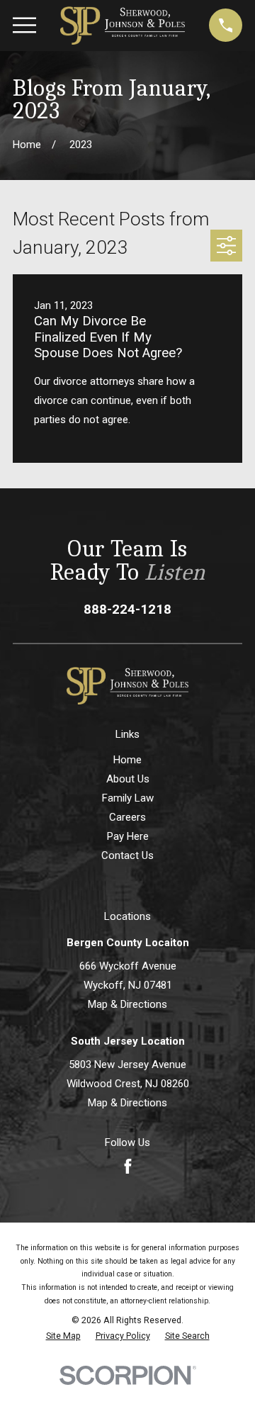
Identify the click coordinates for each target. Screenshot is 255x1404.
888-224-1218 (127, 609)
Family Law (128, 798)
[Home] (122, 25)
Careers (127, 817)
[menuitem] (63, 1336)
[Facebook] (127, 1166)
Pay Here (128, 836)
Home (127, 759)
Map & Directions (127, 1004)
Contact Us (127, 855)
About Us (127, 779)
